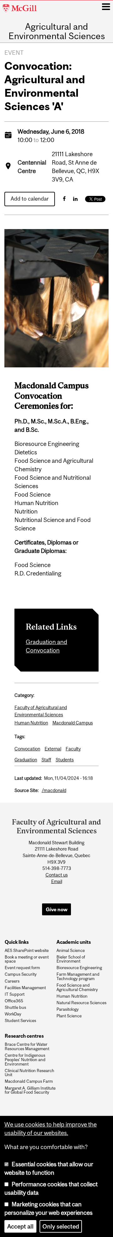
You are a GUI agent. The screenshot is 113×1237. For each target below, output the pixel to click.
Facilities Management (25, 988)
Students (65, 759)
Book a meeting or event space (27, 959)
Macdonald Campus (72, 722)
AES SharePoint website (27, 950)
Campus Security (21, 974)
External (53, 748)
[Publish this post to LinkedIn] (75, 199)
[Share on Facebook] (64, 199)
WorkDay (13, 1014)
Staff (46, 759)
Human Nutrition (31, 722)
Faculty (73, 748)
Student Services (20, 1021)
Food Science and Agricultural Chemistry (77, 987)
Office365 (14, 1001)
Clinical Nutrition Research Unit (29, 1073)
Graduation (25, 759)
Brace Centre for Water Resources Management (27, 1046)
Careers (12, 981)
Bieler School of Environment (70, 959)
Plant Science (69, 1016)
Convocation (27, 748)
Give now (56, 909)
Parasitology (67, 1009)
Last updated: (28, 778)
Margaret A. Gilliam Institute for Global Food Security (30, 1090)
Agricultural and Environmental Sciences (56, 31)
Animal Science (70, 950)
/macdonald (54, 790)
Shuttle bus (15, 1007)
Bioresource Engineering (79, 968)
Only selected (60, 1226)
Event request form (22, 968)
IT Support (14, 994)
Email (56, 881)
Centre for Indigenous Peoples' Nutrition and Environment (25, 1059)
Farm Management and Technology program (78, 976)
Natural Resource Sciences (81, 1003)
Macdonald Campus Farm (29, 1081)
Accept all (20, 1226)
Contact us (57, 874)
